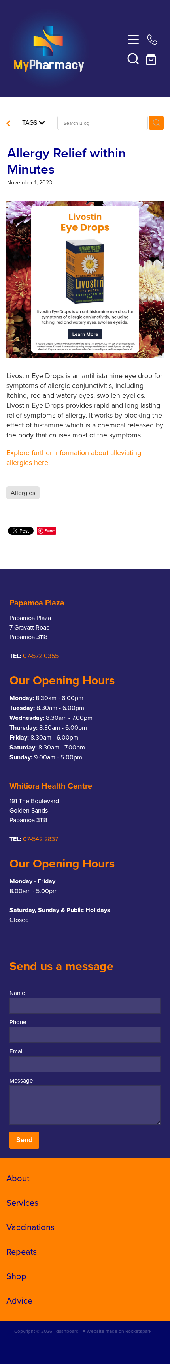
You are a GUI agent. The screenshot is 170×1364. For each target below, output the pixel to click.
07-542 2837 (40, 838)
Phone (17, 1022)
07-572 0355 (41, 655)
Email (16, 1051)
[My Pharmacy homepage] (66, 49)
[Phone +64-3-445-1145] (152, 39)
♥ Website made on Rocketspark (117, 1331)
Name (17, 993)
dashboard (67, 1331)
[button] (133, 58)
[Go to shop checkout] (152, 58)
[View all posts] (8, 124)
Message (21, 1080)
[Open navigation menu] (133, 39)
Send (24, 1140)
